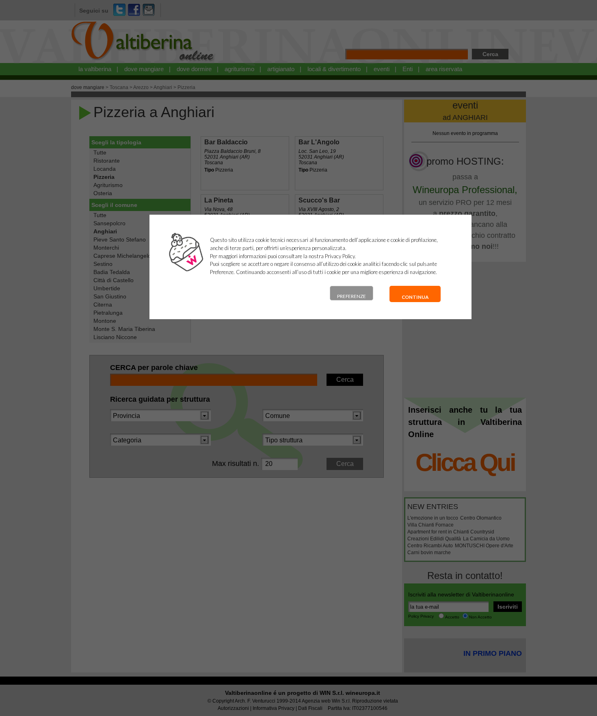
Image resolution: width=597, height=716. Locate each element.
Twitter (119, 10)
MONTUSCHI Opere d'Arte (484, 545)
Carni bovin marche (429, 552)
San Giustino (109, 296)
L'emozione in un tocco (432, 518)
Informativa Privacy (273, 708)
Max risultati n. (235, 463)
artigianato (280, 68)
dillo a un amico (149, 10)
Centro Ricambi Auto (430, 545)
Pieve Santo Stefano (119, 239)
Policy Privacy (421, 616)
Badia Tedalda (111, 272)
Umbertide (106, 288)
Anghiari (163, 87)
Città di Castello (113, 280)
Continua (415, 297)
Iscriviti (508, 606)
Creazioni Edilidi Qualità (434, 539)
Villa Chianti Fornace (430, 525)
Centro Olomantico (481, 518)
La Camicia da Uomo (486, 539)
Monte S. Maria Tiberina (124, 329)
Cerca (490, 54)
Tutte (99, 152)
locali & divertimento (334, 68)
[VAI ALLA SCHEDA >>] (245, 163)
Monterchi (106, 247)
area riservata (444, 68)
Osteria (102, 193)
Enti (407, 68)
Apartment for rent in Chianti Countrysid (450, 532)
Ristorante (106, 160)
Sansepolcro (109, 223)
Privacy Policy (340, 256)
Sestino (102, 264)
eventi (381, 68)
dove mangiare (144, 68)
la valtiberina (94, 68)
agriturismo (239, 68)
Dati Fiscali (310, 708)
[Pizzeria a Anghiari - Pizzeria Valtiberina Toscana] (143, 61)
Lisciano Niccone (115, 337)
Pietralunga (108, 312)
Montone (104, 321)
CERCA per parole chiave (154, 367)
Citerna (102, 304)
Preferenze (351, 296)
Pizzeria (186, 87)
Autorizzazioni (233, 708)
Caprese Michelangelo (122, 255)
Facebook (134, 10)
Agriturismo (108, 185)
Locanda (104, 168)
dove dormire (194, 68)
